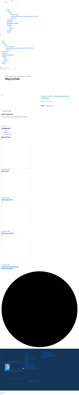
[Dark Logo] (8, 4)
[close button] (0, 66)
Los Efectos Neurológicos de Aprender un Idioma (10, 267)
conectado (13, 116)
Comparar (27, 355)
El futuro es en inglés (7, 233)
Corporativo (10, 20)
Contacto (11, 28)
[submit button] (15, 68)
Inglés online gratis (7, 199)
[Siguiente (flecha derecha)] (1, 394)
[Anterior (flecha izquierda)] (0, 394)
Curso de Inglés (15, 14)
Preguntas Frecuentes (13, 23)
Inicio (8, 9)
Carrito (9, 32)
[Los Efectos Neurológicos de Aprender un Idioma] (16, 249)
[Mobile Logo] (2, 36)
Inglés (10, 13)
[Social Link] (7, 382)
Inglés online (5, 171)
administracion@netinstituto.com (14, 362)
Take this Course (50, 106)
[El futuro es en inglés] (16, 215)
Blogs (10, 26)
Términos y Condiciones (30, 364)
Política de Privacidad (29, 366)
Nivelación (9, 21)
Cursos (8, 11)
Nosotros (9, 25)
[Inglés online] (16, 153)
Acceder (9, 30)
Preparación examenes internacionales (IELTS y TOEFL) (24, 16)
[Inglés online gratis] (16, 184)
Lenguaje (5, 132)
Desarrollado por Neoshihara (34, 381)
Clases (4, 130)
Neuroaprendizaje (7, 134)
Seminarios (13, 18)
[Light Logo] (14, 4)
